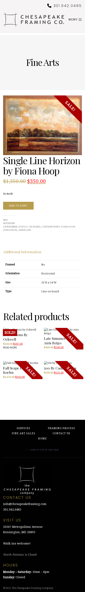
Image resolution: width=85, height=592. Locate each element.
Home (42, 438)
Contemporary (50, 226)
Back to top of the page (44, 450)
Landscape (24, 230)
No (43, 264)
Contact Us (61, 433)
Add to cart (18, 205)
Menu (73, 19)
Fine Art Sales (23, 433)
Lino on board (50, 291)
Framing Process (61, 428)
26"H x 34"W (49, 282)
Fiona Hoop (68, 226)
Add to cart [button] (52, 376)
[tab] (22, 251)
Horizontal (10, 230)
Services (23, 428)
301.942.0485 (67, 5)
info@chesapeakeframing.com (24, 504)
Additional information (22, 251)
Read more (10, 347)
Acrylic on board (29, 226)
